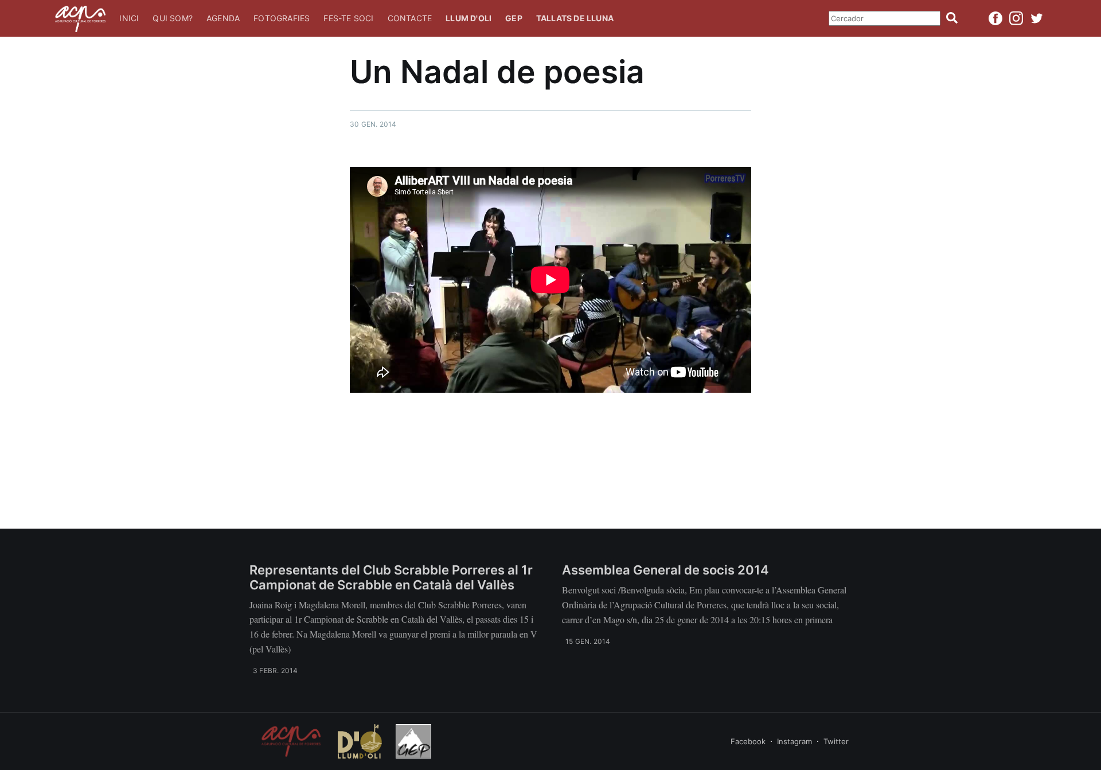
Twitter (836, 741)
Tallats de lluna (575, 18)
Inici (129, 18)
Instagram (794, 741)
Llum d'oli (468, 18)
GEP (513, 18)
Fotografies (281, 18)
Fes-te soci (348, 18)
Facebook (748, 741)
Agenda (223, 18)
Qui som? (173, 18)
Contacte (410, 18)
